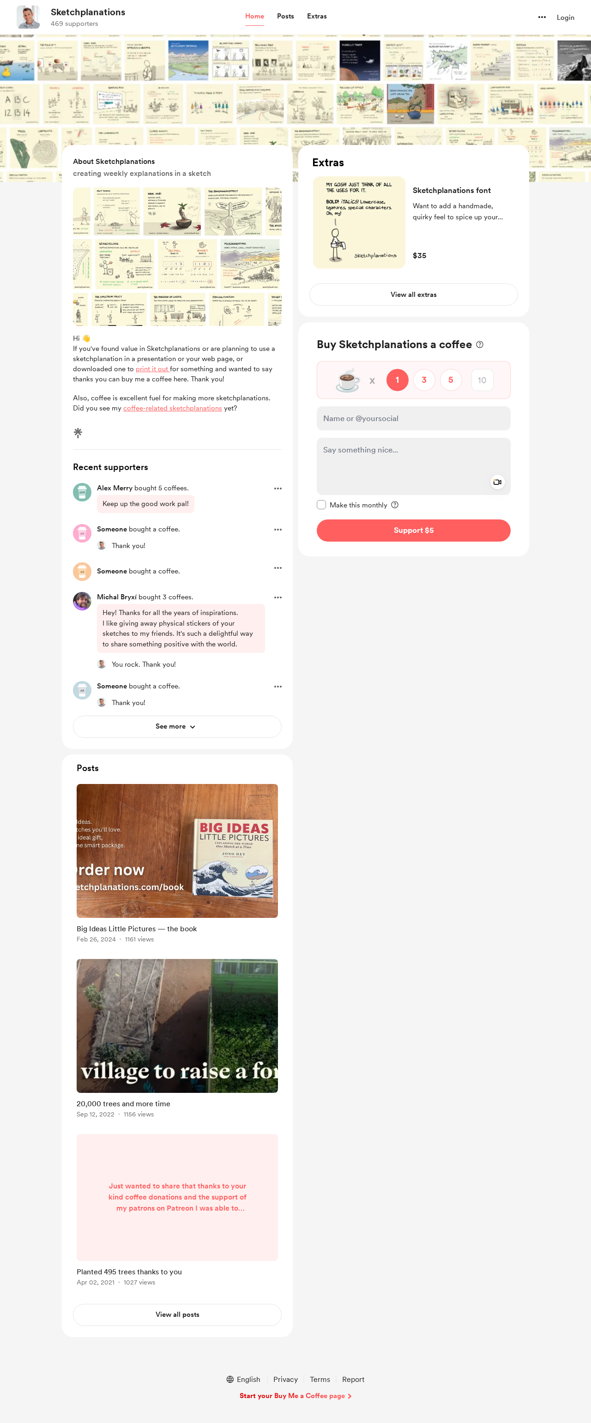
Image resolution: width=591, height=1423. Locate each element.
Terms (320, 1379)
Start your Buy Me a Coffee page (292, 1396)
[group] (177, 865)
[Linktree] (78, 433)
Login (565, 17)
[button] (254, 16)
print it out (153, 369)
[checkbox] (352, 505)
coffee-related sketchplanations (172, 408)
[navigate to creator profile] (28, 17)
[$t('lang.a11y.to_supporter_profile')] (101, 545)
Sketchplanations (88, 12)
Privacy (285, 1379)
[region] (413, 231)
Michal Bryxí (117, 597)
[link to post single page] (177, 865)
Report (353, 1379)
